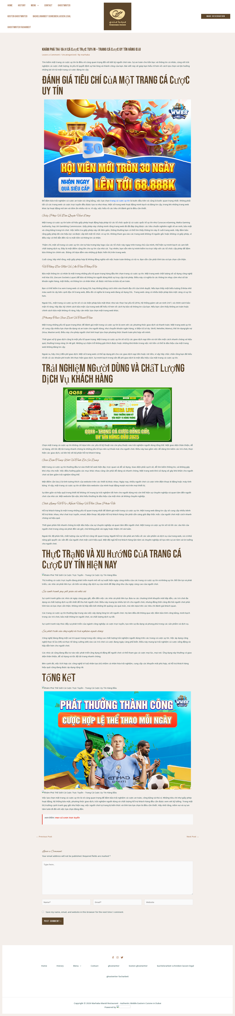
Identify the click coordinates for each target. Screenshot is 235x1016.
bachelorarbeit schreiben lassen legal (52, 16)
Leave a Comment (51, 54)
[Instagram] (117, 957)
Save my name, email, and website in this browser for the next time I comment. (85, 912)
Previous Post (44, 837)
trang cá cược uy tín (120, 200)
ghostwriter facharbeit (19, 27)
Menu (33, 5)
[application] (37, 5)
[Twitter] (122, 957)
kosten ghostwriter (17, 16)
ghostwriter (64, 5)
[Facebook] (113, 957)
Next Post (193, 837)
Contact (48, 5)
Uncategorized (69, 54)
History (21, 5)
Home (10, 5)
